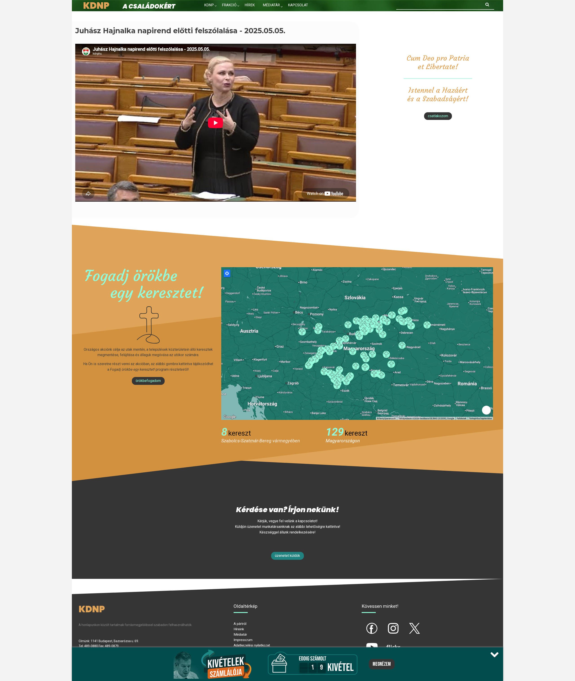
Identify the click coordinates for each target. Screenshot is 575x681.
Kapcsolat (298, 5)
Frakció (229, 5)
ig (385, 624)
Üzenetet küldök (287, 555)
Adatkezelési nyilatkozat (252, 645)
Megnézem (382, 664)
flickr (387, 643)
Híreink (239, 629)
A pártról (240, 624)
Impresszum (243, 640)
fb (364, 624)
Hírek (250, 5)
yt (364, 643)
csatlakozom (438, 116)
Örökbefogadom (148, 381)
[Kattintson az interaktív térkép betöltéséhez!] (357, 343)
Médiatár (240, 635)
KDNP (209, 5)
